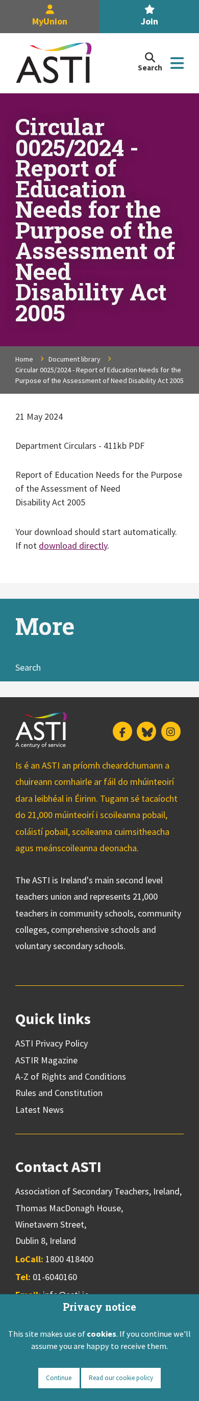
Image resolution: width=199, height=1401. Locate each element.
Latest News (39, 1109)
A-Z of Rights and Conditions (70, 1076)
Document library (74, 359)
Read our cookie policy (121, 1377)
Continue (58, 1377)
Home (24, 359)
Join (149, 21)
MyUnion (49, 21)
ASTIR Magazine (46, 1060)
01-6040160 (55, 1277)
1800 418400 (69, 1259)
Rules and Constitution (59, 1093)
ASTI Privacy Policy (51, 1043)
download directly (73, 545)
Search (28, 667)
